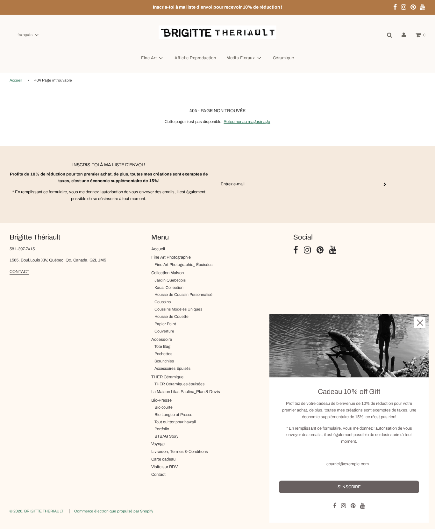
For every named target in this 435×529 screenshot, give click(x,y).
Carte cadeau (163, 459)
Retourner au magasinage (247, 121)
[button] (28, 35)
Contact (158, 474)
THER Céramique (167, 377)
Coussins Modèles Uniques (178, 309)
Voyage (158, 444)
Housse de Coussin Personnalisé (183, 294)
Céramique (283, 58)
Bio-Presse (161, 400)
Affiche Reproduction (195, 58)
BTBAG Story (166, 436)
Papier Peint (165, 324)
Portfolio (161, 429)
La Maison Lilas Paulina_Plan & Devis (185, 392)
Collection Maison (167, 273)
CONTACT (19, 271)
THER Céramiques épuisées (179, 384)
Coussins (162, 302)
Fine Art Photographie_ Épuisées (183, 264)
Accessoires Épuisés (172, 368)
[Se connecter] (404, 35)
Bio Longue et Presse (173, 414)
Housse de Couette (171, 316)
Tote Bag (162, 346)
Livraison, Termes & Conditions (179, 451)
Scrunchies (164, 361)
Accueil (16, 80)
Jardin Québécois (170, 280)
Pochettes (163, 354)
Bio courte (163, 407)
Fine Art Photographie (171, 257)
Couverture (164, 331)
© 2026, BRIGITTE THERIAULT (36, 511)
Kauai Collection (168, 287)
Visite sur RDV (164, 467)
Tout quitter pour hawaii (175, 422)
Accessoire (161, 339)
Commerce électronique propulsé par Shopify (113, 511)
